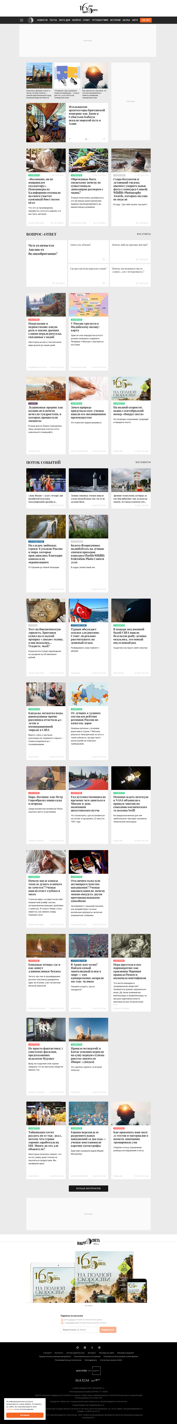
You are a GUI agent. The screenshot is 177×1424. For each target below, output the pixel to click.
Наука (126, 20)
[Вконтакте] (85, 1347)
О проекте (47, 1353)
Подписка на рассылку (72, 1316)
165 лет (146, 20)
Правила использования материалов (55, 1356)
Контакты (59, 1353)
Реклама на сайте (106, 1353)
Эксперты (92, 1353)
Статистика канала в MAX (111, 1360)
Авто (135, 20)
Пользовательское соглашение (87, 1356)
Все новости (143, 462)
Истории (115, 20)
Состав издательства (75, 1353)
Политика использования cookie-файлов (121, 1356)
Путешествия (100, 20)
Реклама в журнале (125, 1353)
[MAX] (78, 1347)
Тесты (53, 20)
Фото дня (64, 20)
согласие (71, 1320)
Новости (42, 20)
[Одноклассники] (92, 1347)
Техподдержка (90, 1360)
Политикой (70, 1323)
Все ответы (144, 234)
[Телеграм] (99, 1347)
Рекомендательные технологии (68, 1360)
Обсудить (59, 223)
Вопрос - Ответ (81, 20)
